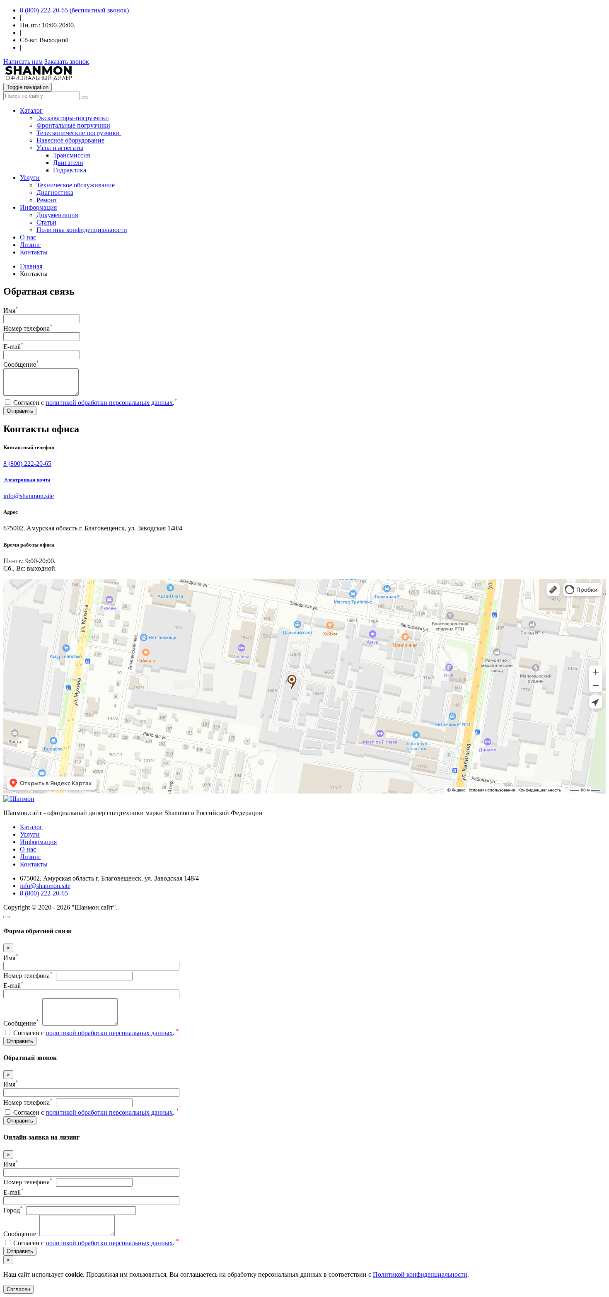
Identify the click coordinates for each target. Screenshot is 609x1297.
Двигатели (68, 162)
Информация (38, 841)
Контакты (34, 252)
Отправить (20, 411)
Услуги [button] (30, 177)
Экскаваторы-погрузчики (72, 117)
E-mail (13, 346)
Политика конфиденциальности (81, 229)
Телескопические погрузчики (78, 132)
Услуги (30, 834)
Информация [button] (38, 207)
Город (13, 1210)
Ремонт (46, 199)
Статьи (46, 222)
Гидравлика (69, 170)
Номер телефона (28, 328)
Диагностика (54, 192)
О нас (28, 237)
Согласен (18, 1289)
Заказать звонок (66, 61)
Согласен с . (95, 402)
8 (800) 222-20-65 (27, 463)
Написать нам (23, 61)
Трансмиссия (71, 155)
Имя (10, 310)
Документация (57, 214)
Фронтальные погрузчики (73, 125)
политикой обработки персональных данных (109, 402)
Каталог (31, 826)
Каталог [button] (31, 110)
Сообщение (21, 364)
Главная (31, 266)
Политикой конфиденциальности (420, 1274)
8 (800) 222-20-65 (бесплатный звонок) (74, 10)
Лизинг (30, 244)
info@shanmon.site (28, 495)
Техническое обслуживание (75, 185)
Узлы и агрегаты (59, 147)
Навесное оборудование (70, 140)
